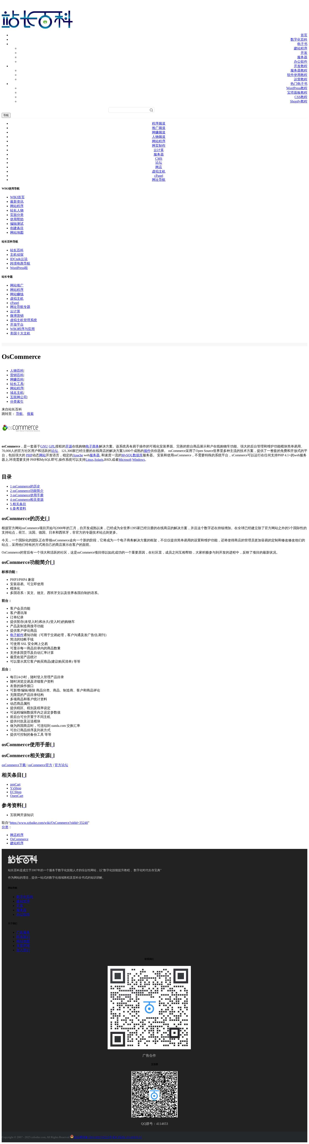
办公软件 (300, 61)
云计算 (159, 150)
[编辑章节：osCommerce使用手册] (52, 744)
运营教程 (300, 79)
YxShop (15, 788)
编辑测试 (17, 223)
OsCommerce (19, 839)
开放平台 (17, 324)
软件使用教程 (297, 75)
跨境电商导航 (20, 263)
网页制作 (158, 145)
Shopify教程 (298, 101)
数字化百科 (299, 39)
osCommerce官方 (40, 765)
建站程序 (300, 48)
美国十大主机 (20, 333)
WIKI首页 (17, 197)
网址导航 (158, 179)
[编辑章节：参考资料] (24, 805)
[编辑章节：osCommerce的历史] (47, 518)
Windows (138, 459)
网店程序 (17, 835)
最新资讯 (17, 201)
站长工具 (17, 384)
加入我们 (23, 950)
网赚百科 (17, 379)
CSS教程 (300, 97)
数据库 (138, 455)
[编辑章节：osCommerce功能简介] (52, 562)
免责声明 (23, 945)
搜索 (30, 414)
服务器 (302, 57)
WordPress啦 (19, 268)
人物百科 (17, 370)
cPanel (158, 175)
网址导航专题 (20, 307)
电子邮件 (17, 635)
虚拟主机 (158, 171)
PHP (29, 455)
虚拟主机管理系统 (23, 320)
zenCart (15, 784)
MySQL (127, 455)
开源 (68, 446)
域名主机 (17, 392)
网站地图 (17, 232)
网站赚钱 (17, 294)
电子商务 (92, 446)
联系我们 (23, 937)
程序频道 (158, 123)
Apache (78, 455)
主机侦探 (17, 254)
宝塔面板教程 (297, 92)
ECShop (15, 792)
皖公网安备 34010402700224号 (93, 1137)
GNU (44, 446)
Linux (90, 459)
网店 (158, 167)
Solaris (98, 459)
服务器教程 (299, 70)
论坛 (158, 162)
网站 (42, 455)
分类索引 (17, 401)
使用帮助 (17, 219)
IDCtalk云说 (19, 259)
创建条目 (17, 228)
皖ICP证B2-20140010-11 (127, 1137)
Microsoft (125, 459)
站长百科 (17, 250)
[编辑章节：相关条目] (24, 775)
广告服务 (23, 932)
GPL (52, 446)
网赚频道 (158, 132)
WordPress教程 (296, 88)
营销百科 (17, 375)
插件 (147, 451)
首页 (304, 35)
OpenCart (16, 796)
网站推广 (17, 285)
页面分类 (17, 215)
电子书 (302, 44)
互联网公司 (18, 397)
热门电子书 (299, 83)
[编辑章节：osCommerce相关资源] (52, 755)
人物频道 (158, 137)
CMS (158, 158)
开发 (304, 53)
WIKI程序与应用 (22, 329)
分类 (5, 827)
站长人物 (17, 210)
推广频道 (158, 128)
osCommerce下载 (14, 765)
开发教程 (300, 66)
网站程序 (158, 141)
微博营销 (17, 315)
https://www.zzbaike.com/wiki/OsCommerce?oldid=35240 (49, 822)
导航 (6, 115)
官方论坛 (61, 765)
